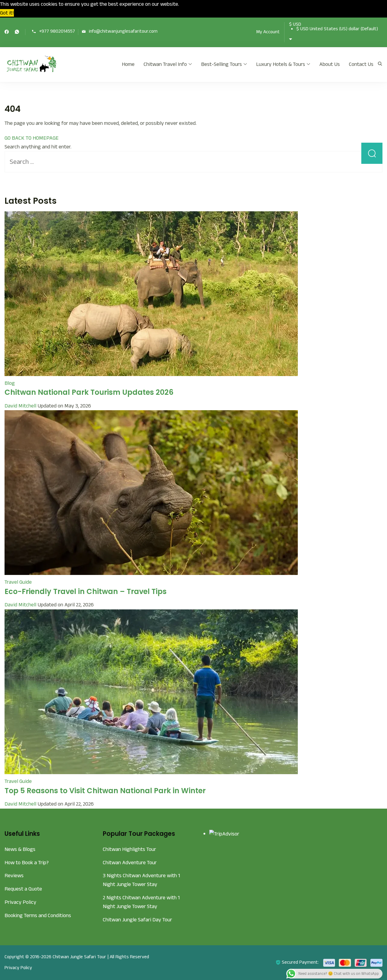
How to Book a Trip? (27, 862)
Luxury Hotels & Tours (280, 64)
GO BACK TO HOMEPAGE (32, 138)
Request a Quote (23, 889)
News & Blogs (20, 849)
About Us (329, 64)
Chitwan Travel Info (165, 64)
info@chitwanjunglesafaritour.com (123, 31)
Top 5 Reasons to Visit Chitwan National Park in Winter (105, 791)
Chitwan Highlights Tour (129, 849)
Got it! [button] (7, 13)
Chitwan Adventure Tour (130, 862)
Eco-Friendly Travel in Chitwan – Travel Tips (86, 591)
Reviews (14, 875)
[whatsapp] (17, 32)
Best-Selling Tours (221, 64)
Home (128, 64)
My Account (268, 31)
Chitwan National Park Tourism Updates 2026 (89, 392)
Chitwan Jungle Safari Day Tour (137, 919)
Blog (10, 383)
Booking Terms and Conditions (38, 915)
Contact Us (361, 64)
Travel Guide (18, 582)
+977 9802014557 (57, 31)
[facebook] (7, 32)
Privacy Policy (20, 902)
